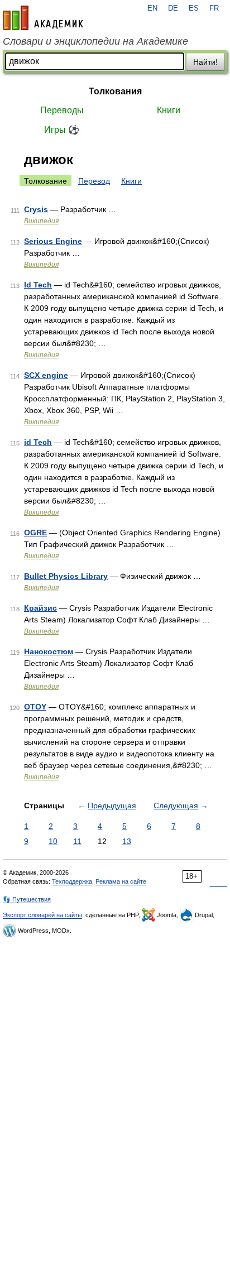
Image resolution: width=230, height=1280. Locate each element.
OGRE (35, 532)
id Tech (38, 442)
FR (214, 8)
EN (152, 8)
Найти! (205, 61)
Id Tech (38, 284)
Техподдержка (72, 881)
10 (53, 841)
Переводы (62, 110)
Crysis (36, 209)
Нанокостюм (48, 651)
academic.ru (43, 18)
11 (77, 841)
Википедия (41, 221)
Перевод (94, 180)
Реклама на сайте (120, 881)
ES (194, 8)
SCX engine (46, 375)
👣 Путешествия (27, 899)
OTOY (35, 706)
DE (173, 8)
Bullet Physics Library (66, 576)
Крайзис (40, 607)
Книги (168, 110)
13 (126, 841)
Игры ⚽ (61, 130)
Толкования (115, 91)
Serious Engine (53, 241)
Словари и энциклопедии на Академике (95, 41)
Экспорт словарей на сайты (42, 915)
